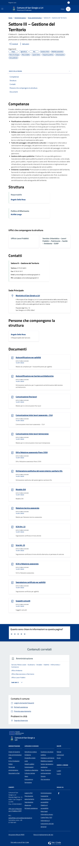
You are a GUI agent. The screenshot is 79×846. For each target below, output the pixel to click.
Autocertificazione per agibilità (28, 357)
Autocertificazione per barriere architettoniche (35, 376)
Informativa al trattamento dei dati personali (47, 823)
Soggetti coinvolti (23, 601)
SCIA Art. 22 (20, 526)
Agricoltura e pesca (31, 752)
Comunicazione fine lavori (26, 396)
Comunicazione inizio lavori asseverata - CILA (34, 415)
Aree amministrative (14, 755)
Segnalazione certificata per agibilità (30, 582)
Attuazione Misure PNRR (16, 834)
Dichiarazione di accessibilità (46, 800)
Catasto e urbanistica (31, 770)
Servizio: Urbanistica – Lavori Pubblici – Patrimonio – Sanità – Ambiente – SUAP (54, 241)
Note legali (44, 811)
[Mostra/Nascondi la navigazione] (2, 9)
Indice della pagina (15, 71)
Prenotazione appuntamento (29, 797)
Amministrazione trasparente (46, 794)
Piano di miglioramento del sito (43, 834)
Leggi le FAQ (29, 793)
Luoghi (59, 771)
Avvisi (59, 758)
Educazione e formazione (29, 781)
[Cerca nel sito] (68, 9)
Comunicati (60, 755)
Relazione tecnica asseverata (27, 508)
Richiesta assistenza (31, 808)
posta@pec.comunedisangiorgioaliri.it (20, 818)
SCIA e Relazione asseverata (27, 564)
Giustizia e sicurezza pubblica (47, 753)
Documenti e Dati (14, 773)
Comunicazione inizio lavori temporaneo (32, 434)
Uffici (10, 758)
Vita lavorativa (45, 779)
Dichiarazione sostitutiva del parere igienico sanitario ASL (39, 471)
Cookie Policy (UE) (46, 817)
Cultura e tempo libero (30, 774)
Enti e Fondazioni (13, 761)
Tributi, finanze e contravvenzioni (46, 771)
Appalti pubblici (29, 764)
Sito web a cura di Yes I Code (20, 842)
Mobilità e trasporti (47, 761)
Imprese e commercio (47, 758)
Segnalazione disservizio (29, 803)
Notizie (59, 752)
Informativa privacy (47, 814)
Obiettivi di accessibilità (44, 806)
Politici (10, 764)
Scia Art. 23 (20, 545)
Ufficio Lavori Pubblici (20, 238)
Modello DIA (21, 489)
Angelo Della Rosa (18, 199)
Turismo (43, 776)
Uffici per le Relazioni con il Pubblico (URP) (15, 809)
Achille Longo (16, 214)
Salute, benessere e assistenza (47, 765)
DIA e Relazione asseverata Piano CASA (32, 452)
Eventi (59, 774)
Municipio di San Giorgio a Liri (28, 295)
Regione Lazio (12, 3)
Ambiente (28, 755)
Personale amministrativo (13, 768)
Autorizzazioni (29, 767)
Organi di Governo (14, 752)
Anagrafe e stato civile (30, 759)
